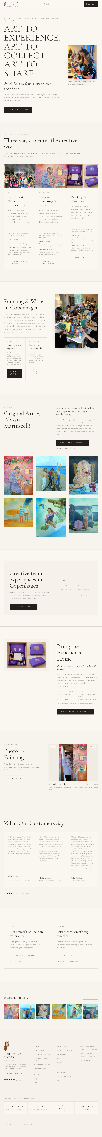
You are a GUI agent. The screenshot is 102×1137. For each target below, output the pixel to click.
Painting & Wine (62, 1046)
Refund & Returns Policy (89, 1125)
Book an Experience (90, 4)
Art (40, 4)
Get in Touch (66, 956)
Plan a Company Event (23, 607)
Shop (68, 4)
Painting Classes (62, 1054)
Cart (80, 4)
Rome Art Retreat (62, 1072)
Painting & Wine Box (47, 4)
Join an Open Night (36, 371)
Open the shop (15, 961)
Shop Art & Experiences (24, 956)
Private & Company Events (64, 1050)
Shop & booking (85, 1060)
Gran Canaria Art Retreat (64, 1076)
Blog (58, 1080)
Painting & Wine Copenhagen (42, 1054)
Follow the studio (90, 998)
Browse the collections (65, 448)
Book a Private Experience (15, 373)
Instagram (8, 1073)
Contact (74, 4)
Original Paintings (39, 1046)
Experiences (31, 4)
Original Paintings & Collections (47, 201)
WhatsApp (18, 1073)
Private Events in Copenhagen (42, 1064)
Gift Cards (60, 1062)
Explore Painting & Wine (19, 263)
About (63, 4)
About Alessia (38, 1075)
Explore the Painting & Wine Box (75, 711)
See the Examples (15, 778)
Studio (57, 4)
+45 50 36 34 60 (89, 1050)
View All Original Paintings (72, 443)
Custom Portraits (39, 1050)
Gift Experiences (61, 1058)
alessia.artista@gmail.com (67, 961)
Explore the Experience (18, 110)
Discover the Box (80, 258)
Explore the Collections (48, 263)
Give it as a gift (63, 717)
